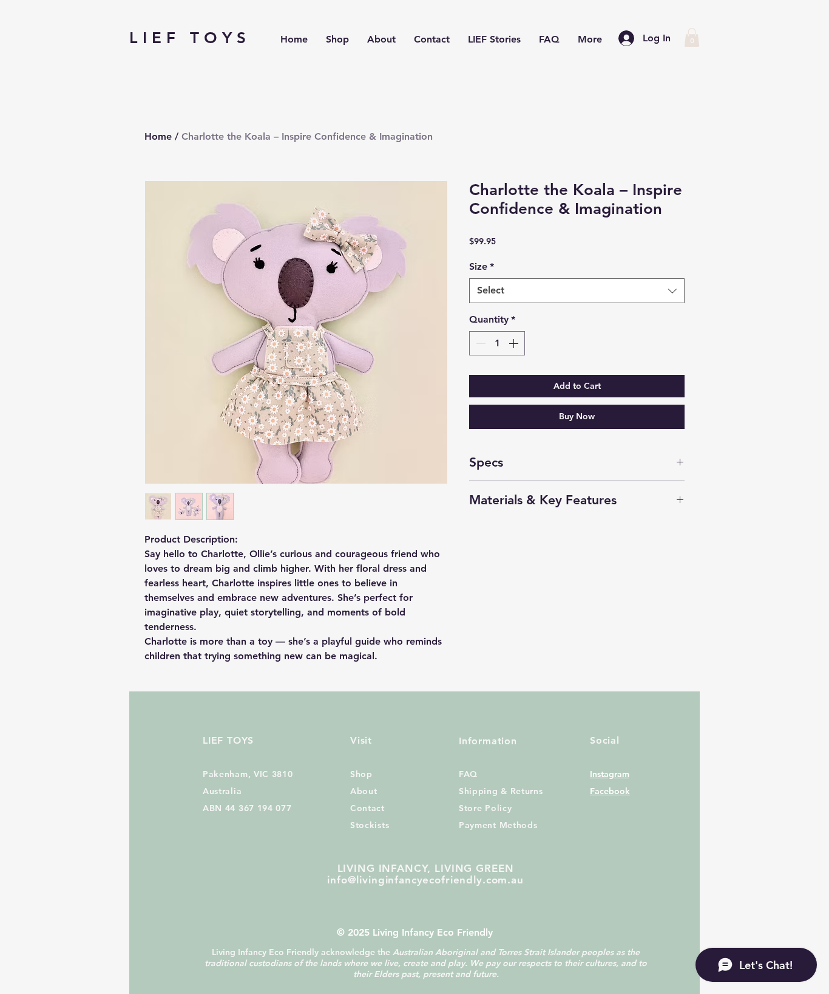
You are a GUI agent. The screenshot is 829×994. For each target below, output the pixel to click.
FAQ (468, 774)
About (363, 791)
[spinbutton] (497, 343)
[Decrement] (479, 343)
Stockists (369, 825)
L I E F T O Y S (187, 38)
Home (158, 136)
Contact (367, 808)
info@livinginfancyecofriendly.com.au (425, 880)
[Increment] (514, 343)
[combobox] (577, 290)
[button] (692, 37)
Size (481, 266)
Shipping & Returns (501, 791)
